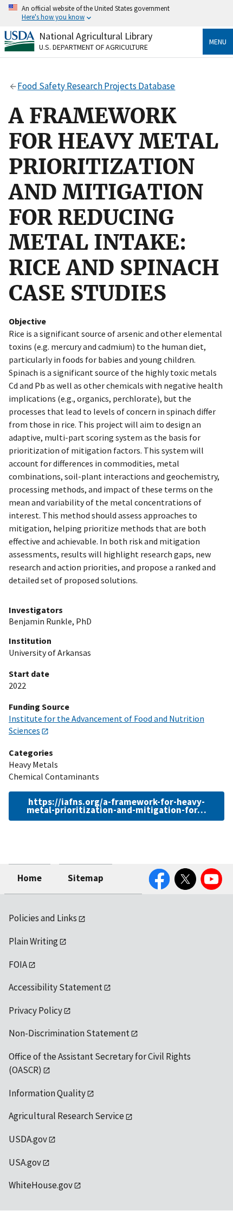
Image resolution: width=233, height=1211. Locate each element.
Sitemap (85, 878)
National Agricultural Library (95, 36)
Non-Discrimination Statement (69, 1033)
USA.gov (25, 1162)
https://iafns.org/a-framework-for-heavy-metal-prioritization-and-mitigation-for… (116, 806)
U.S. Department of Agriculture (93, 47)
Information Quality (47, 1093)
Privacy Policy (35, 1010)
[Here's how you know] (116, 13)
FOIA (18, 964)
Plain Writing (33, 941)
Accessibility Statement (55, 987)
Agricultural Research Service (66, 1116)
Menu (217, 41)
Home (29, 878)
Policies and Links (43, 918)
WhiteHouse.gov (41, 1185)
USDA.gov (28, 1139)
